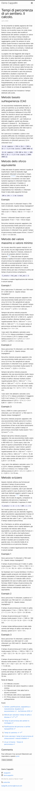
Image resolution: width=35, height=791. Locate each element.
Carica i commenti (7, 760)
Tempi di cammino (10, 732)
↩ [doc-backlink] (31, 711)
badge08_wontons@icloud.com (11, 786)
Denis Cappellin (9, 2)
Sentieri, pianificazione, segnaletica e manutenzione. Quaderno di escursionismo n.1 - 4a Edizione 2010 (17, 709)
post (17, 756)
